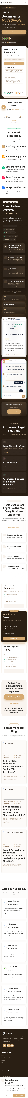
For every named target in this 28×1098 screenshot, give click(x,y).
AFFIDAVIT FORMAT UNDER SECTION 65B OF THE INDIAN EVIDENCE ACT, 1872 (14, 75)
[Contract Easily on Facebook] (4, 1045)
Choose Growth (14, 638)
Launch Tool (5, 452)
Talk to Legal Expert (14, 703)
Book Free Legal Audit (14, 697)
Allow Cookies (19, 1095)
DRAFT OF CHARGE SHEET (10, 77)
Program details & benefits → (14, 527)
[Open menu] (25, 2)
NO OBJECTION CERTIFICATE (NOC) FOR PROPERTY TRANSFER (14, 85)
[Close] (26, 1079)
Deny (7, 1095)
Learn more (14, 574)
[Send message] (23, 396)
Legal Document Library (7, 1057)
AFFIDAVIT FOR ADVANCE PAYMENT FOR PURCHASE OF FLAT (14, 71)
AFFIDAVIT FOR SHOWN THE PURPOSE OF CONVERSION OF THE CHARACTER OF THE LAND (14, 81)
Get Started (14, 606)
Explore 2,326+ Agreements (13, 32)
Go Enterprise (14, 671)
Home (3, 1055)
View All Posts (14, 877)
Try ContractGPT (14, 411)
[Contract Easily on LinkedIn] (12, 1045)
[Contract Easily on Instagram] (8, 1045)
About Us (3, 1060)
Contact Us (4, 1065)
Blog (2, 1062)
